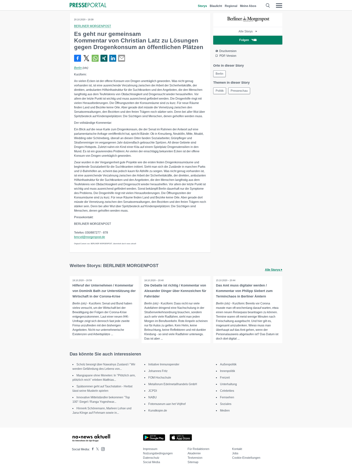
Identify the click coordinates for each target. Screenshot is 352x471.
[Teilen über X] (86, 58)
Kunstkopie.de (157, 410)
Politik (220, 90)
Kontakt (237, 448)
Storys (202, 6)
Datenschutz (151, 457)
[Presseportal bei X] (96, 449)
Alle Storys (246, 31)
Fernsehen (227, 397)
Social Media (151, 462)
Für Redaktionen (198, 448)
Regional (231, 6)
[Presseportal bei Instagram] (102, 448)
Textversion (195, 457)
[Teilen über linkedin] (112, 58)
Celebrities (227, 390)
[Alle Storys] (248, 23)
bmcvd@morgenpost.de (89, 237)
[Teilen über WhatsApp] (95, 58)
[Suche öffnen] (268, 5)
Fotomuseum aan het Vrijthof (167, 403)
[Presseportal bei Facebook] (92, 449)
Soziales (225, 403)
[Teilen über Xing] (103, 58)
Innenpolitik (227, 371)
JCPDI (152, 390)
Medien (225, 410)
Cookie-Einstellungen (246, 457)
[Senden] (121, 58)
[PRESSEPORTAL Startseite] (88, 5)
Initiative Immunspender (163, 364)
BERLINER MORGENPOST (92, 26)
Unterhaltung (228, 384)
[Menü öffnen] (279, 5)
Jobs (235, 453)
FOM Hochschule (159, 377)
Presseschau (239, 90)
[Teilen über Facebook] (77, 58)
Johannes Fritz (158, 371)
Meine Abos (248, 6)
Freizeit (225, 377)
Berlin (78, 67)
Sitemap (193, 462)
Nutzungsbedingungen (158, 453)
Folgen (244, 40)
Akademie (194, 453)
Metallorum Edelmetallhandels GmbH (172, 384)
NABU (152, 397)
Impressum (150, 448)
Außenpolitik (228, 364)
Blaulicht (216, 6)
